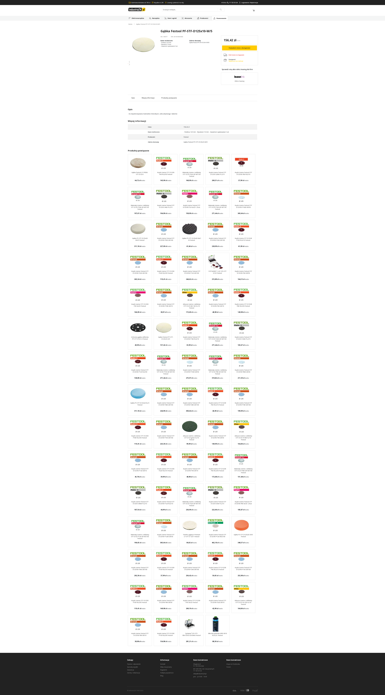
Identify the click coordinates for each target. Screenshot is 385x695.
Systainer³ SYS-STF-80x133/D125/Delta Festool (192, 634)
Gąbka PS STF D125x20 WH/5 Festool (140, 239)
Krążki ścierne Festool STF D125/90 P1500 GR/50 (191, 371)
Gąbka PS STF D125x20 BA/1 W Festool (191, 239)
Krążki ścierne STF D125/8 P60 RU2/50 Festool (217, 470)
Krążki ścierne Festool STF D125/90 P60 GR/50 (243, 272)
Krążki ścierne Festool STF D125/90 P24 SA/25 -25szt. (191, 206)
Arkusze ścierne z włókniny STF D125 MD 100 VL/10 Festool (191, 306)
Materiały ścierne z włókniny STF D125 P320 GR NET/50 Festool (191, 174)
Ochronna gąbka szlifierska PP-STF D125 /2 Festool (140, 338)
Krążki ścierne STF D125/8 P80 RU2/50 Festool (243, 305)
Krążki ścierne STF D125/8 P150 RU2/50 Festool (165, 634)
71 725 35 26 (233, 3)
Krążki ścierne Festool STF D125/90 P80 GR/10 (139, 634)
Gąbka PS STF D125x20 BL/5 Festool (139, 404)
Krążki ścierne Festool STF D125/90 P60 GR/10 (217, 305)
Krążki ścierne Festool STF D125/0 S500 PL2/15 (217, 503)
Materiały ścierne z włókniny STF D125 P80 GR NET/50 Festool (217, 372)
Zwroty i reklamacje (133, 673)
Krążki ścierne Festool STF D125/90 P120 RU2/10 (165, 503)
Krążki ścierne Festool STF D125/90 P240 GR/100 (191, 568)
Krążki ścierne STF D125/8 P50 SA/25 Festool (191, 601)
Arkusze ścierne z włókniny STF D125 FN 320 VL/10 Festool (243, 602)
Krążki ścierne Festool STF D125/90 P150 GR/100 (243, 568)
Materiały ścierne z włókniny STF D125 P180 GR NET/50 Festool (140, 207)
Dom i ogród (172, 18)
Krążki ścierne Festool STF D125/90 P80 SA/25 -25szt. (243, 503)
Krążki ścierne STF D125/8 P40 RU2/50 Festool (165, 173)
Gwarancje (130, 670)
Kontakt (162, 664)
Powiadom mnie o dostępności (239, 48)
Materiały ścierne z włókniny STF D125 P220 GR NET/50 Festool (191, 503)
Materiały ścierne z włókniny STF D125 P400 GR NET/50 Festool (243, 471)
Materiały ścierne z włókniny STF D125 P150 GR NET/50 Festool (166, 372)
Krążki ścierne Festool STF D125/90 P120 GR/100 (191, 272)
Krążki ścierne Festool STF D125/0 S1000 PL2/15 (243, 338)
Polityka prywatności (167, 673)
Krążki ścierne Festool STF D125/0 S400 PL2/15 (165, 206)
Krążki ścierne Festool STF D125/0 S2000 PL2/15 (217, 173)
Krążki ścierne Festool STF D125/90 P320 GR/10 (217, 601)
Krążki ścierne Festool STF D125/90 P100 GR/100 (165, 437)
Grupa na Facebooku (233, 664)
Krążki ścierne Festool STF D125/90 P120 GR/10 (139, 470)
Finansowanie (221, 18)
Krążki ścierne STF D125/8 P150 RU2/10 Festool (165, 568)
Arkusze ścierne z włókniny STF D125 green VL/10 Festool (191, 438)
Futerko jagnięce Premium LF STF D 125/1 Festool (191, 535)
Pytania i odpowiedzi (133, 664)
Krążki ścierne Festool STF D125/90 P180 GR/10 (165, 305)
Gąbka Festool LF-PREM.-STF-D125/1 (140, 173)
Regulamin (163, 670)
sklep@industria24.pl (199, 674)
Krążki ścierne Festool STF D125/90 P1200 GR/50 (165, 535)
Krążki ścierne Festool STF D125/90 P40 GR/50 (217, 437)
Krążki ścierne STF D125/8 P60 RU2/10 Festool (217, 404)
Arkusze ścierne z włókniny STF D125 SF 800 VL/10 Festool (243, 438)
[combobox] (193, 9)
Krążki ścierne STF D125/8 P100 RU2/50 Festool (139, 601)
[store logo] (144, 10)
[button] (143, 61)
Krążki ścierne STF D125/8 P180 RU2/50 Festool (139, 437)
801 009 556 (197, 669)
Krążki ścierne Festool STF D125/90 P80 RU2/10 (243, 173)
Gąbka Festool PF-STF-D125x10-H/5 (165, 338)
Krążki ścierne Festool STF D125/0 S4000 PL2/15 (139, 503)
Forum (228, 667)
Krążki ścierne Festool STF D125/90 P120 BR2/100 (217, 535)
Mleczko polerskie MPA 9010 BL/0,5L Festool (217, 634)
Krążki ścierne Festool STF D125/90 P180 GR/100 (243, 404)
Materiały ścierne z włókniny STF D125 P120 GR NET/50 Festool (140, 536)
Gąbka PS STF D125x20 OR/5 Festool (243, 535)
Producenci (204, 18)
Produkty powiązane (169, 98)
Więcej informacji (148, 98)
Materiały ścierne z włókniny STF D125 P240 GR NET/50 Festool (217, 339)
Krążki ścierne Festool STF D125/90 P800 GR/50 (243, 371)
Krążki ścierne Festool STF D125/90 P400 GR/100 (165, 404)
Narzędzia (155, 18)
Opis (133, 98)
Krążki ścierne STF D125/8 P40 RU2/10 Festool (217, 568)
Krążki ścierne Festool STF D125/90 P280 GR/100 (191, 404)
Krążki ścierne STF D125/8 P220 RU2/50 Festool (165, 272)
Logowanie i (245, 3)
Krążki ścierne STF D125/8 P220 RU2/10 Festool (165, 470)
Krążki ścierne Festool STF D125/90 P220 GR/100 (139, 272)
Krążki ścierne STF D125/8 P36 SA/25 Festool (139, 305)
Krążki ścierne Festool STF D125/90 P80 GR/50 (165, 601)
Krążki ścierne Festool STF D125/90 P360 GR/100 (139, 568)
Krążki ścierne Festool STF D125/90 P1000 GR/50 (243, 206)
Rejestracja (254, 3)
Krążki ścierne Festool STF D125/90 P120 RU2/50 (139, 371)
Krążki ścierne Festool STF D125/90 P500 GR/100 (165, 239)
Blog (161, 676)
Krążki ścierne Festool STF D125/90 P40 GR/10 (191, 470)
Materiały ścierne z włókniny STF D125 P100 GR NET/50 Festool (217, 207)
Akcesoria (188, 18)
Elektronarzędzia (138, 18)
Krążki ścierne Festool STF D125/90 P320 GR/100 (217, 239)
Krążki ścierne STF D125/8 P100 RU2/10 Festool (243, 239)
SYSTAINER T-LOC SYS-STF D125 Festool (217, 272)
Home (130, 24)
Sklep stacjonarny (166, 667)
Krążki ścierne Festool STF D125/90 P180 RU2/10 (191, 338)
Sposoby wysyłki (132, 667)
